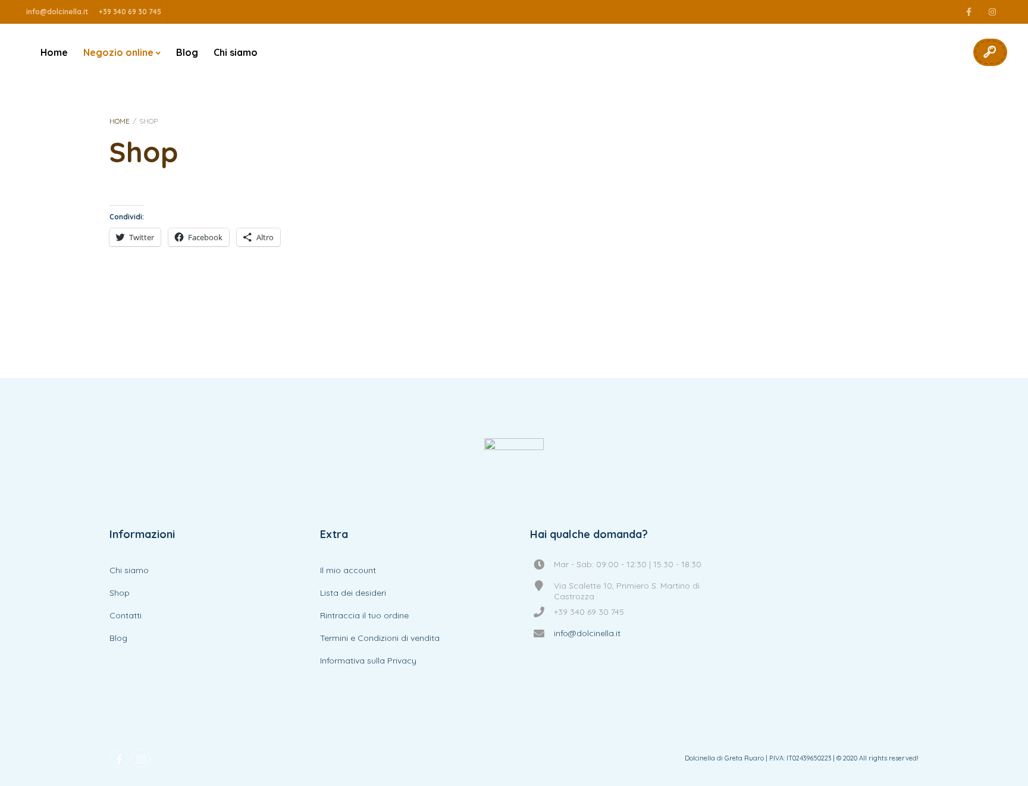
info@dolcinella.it (57, 11)
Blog (187, 52)
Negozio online (118, 52)
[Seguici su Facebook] (968, 12)
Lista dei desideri (353, 592)
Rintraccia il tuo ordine (364, 615)
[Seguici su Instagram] (992, 12)
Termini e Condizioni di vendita (380, 638)
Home (54, 52)
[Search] (989, 52)
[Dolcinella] (514, 468)
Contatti (125, 615)
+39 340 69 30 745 (130, 11)
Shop (119, 592)
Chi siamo (236, 52)
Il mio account (348, 570)
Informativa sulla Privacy (368, 660)
